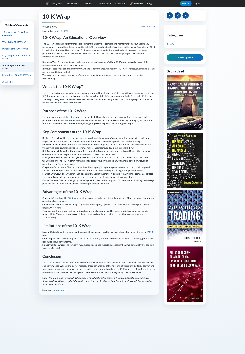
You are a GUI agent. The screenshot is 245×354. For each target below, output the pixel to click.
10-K (49, 43)
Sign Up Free (185, 57)
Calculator (120, 3)
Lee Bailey (51, 26)
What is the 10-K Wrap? (14, 42)
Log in (197, 3)
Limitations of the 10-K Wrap (16, 75)
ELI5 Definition (148, 26)
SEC (172, 43)
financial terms (59, 289)
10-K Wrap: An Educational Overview (15, 33)
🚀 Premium (136, 3)
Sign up (185, 3)
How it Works (74, 3)
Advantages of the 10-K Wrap (14, 67)
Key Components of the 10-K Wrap (16, 57)
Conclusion (7, 82)
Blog (149, 3)
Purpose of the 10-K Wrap (15, 48)
